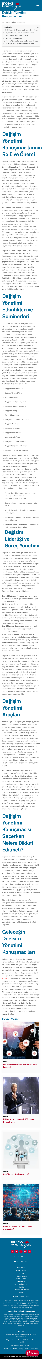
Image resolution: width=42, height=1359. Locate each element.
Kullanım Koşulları (21, 1284)
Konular (21, 1273)
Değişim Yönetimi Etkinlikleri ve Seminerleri (20, 33)
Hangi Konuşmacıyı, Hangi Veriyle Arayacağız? (21, 1349)
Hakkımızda (21, 1268)
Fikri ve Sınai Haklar (21, 1290)
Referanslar (21, 1281)
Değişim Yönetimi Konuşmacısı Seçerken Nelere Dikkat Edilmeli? (22, 41)
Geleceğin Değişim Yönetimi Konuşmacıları (20, 44)
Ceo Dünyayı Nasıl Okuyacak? (16, 1174)
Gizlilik (21, 1287)
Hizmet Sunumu (21, 1279)
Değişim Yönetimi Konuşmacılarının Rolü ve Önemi (21, 30)
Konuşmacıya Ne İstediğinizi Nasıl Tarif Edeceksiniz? (21, 1335)
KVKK (21, 1292)
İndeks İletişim (21, 1276)
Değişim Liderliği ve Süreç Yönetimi (17, 35)
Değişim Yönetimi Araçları (14, 38)
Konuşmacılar (21, 1270)
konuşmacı (6, 978)
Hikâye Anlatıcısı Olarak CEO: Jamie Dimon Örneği (21, 1341)
